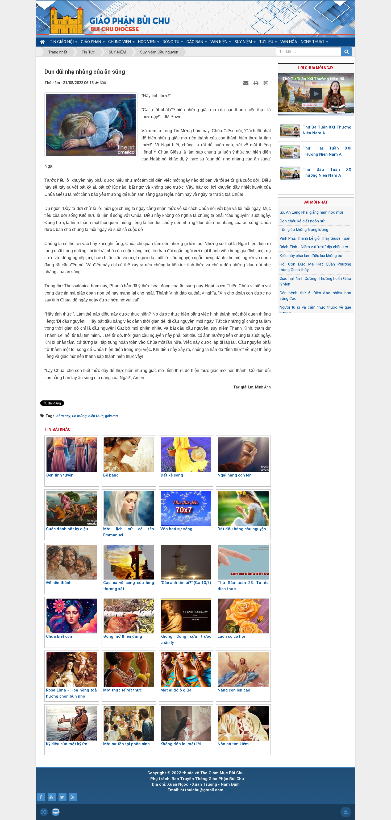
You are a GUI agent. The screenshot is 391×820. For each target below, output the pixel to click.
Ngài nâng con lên (235, 475)
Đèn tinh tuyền (59, 475)
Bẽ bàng (111, 475)
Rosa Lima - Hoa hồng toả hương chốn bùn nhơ (71, 693)
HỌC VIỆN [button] (147, 41)
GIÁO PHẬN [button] (91, 41)
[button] (316, 94)
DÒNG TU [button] (171, 41)
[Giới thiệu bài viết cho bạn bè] (246, 82)
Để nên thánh (59, 582)
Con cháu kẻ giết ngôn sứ (302, 221)
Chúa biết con (59, 636)
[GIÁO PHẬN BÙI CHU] (106, 20)
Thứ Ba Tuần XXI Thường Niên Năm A (327, 130)
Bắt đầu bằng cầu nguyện (242, 529)
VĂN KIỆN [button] (219, 41)
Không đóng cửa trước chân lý (185, 639)
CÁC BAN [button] (195, 41)
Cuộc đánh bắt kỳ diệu (67, 529)
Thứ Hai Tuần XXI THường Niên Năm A (327, 151)
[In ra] (256, 82)
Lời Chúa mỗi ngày (315, 68)
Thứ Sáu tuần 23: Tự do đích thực (243, 585)
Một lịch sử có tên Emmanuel (128, 532)
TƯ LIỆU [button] (266, 41)
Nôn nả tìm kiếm (233, 744)
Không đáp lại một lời (180, 744)
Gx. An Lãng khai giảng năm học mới (311, 212)
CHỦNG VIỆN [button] (120, 41)
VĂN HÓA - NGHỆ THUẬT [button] (303, 41)
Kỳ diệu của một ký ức (66, 744)
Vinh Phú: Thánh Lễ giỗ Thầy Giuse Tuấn (315, 238)
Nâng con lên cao (234, 690)
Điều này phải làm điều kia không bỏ (311, 255)
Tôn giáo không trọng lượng (304, 229)
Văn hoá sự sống (176, 529)
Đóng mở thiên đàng (122, 636)
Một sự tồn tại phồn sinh (126, 744)
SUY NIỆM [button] (244, 41)
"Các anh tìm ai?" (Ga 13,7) (185, 582)
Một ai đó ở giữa (176, 690)
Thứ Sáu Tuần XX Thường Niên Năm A (327, 172)
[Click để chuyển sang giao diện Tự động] (44, 812)
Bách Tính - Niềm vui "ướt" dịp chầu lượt (315, 247)
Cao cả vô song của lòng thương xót (128, 585)
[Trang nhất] (43, 42)
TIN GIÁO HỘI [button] (62, 41)
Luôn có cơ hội (231, 636)
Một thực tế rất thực (122, 690)
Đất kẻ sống (171, 475)
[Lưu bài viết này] (266, 82)
